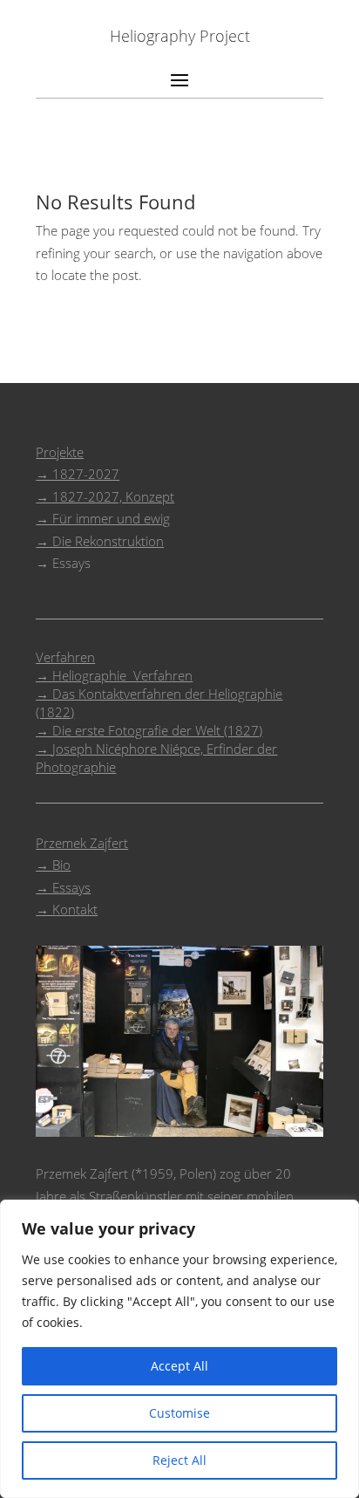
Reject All (179, 1460)
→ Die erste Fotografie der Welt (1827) (149, 730)
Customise (179, 1413)
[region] (179, 1349)
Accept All (179, 1366)
